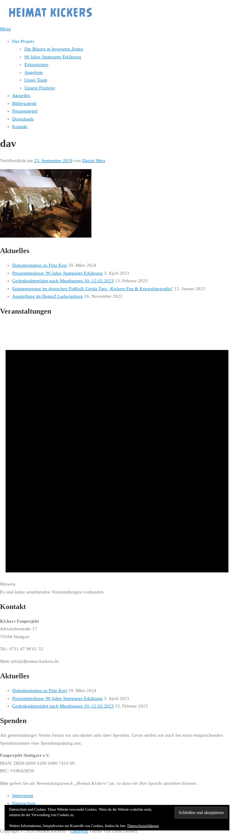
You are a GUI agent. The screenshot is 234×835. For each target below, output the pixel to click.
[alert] (117, 459)
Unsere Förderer (39, 87)
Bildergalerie (24, 103)
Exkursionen (36, 64)
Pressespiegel (24, 111)
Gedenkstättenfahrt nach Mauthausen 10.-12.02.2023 (63, 280)
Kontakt (19, 126)
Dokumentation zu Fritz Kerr (39, 265)
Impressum (22, 795)
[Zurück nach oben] (3, 823)
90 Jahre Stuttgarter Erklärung (52, 56)
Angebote (33, 72)
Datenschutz (24, 803)
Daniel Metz (93, 160)
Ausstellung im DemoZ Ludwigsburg (47, 296)
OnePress (79, 831)
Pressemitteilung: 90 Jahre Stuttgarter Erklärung (57, 273)
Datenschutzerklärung (143, 826)
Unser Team (35, 80)
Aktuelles (21, 95)
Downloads (23, 119)
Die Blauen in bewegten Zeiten (53, 49)
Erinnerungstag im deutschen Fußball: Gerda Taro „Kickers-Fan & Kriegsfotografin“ (92, 288)
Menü (5, 28)
